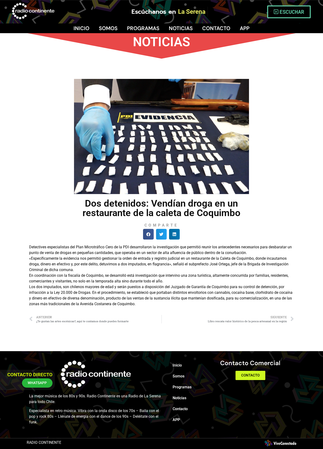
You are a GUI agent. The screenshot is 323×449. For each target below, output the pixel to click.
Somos (108, 28)
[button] (148, 234)
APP (244, 28)
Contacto (216, 28)
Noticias (181, 28)
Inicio (81, 28)
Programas (143, 28)
